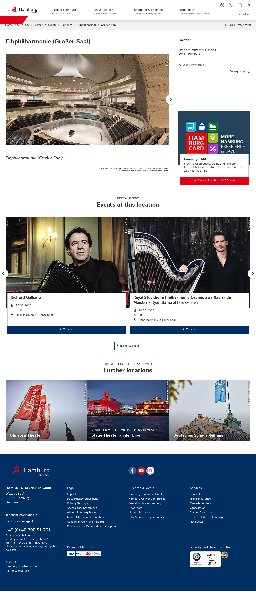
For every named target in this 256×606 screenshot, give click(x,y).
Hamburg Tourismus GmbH (145, 494)
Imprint (71, 494)
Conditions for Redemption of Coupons (91, 526)
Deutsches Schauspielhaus (209, 410)
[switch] (212, 562)
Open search (240, 6)
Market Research (139, 512)
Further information (191, 64)
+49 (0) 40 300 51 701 (28, 530)
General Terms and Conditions (86, 517)
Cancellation (197, 508)
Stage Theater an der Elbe (127, 410)
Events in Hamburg (60, 25)
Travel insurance (200, 498)
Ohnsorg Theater (46, 410)
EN (248, 5)
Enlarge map (238, 71)
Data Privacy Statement (82, 498)
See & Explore (34, 25)
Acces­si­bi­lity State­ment (82, 508)
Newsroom (135, 508)
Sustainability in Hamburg (145, 503)
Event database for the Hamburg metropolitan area (144, 168)
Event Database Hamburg (206, 517)
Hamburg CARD (214, 148)
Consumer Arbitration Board (85, 521)
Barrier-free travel (239, 25)
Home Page (12, 25)
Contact (245, 14)
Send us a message (18, 521)
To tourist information (20, 515)
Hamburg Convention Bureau (147, 498)
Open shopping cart (231, 6)
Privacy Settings (77, 503)
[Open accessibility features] (222, 6)
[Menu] (218, 553)
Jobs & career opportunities (146, 517)
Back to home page (67, 471)
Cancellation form (201, 503)
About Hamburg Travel (81, 512)
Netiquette (196, 521)
